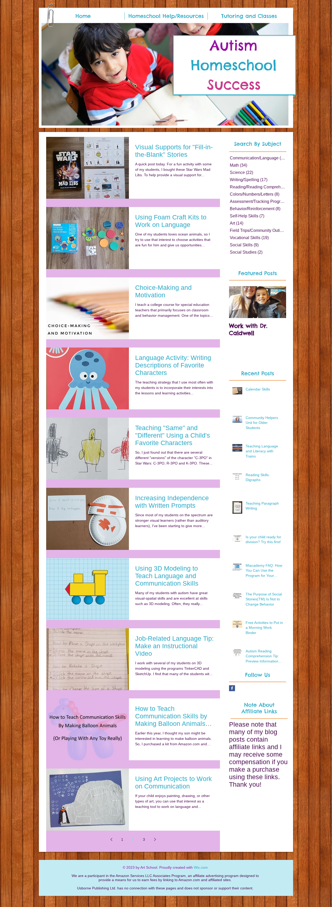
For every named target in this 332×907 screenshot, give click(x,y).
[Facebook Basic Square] (232, 688)
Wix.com (201, 867)
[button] (166, 16)
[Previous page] (111, 839)
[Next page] (155, 839)
